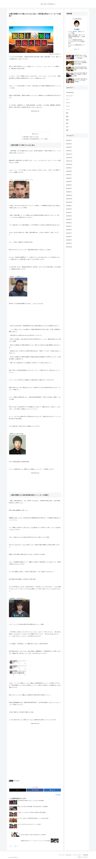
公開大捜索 (17, 780)
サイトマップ (61, 854)
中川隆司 (76, 29)
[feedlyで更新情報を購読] (77, 49)
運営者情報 (85, 854)
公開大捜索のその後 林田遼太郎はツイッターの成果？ (35, 138)
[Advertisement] (34, 21)
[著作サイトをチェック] (75, 49)
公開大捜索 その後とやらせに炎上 (31, 136)
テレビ (11, 780)
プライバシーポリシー (77, 854)
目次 (33, 134)
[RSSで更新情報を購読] (78, 49)
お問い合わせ (68, 854)
